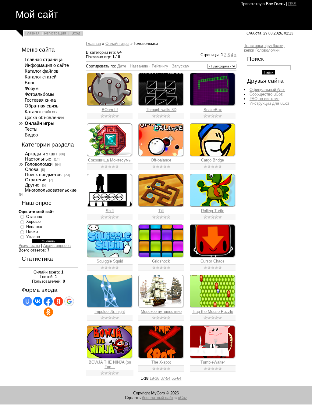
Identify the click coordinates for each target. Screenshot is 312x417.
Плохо (32, 231)
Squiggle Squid (110, 261)
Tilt (161, 211)
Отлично (34, 216)
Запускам (181, 66)
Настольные (38, 159)
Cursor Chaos (212, 261)
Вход (76, 33)
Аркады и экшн (41, 153)
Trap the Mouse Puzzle (212, 311)
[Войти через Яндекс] (58, 301)
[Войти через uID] (27, 301)
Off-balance (161, 160)
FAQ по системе (264, 98)
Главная (32, 33)
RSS (292, 4)
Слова (31, 169)
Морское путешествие (161, 311)
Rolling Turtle (212, 211)
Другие (32, 185)
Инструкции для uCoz (269, 103)
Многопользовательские (50, 190)
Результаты (29, 245)
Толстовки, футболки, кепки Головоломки (264, 48)
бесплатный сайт (157, 397)
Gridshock (161, 261)
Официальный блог (267, 89)
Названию (139, 66)
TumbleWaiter (212, 362)
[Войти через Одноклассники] (48, 312)
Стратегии (35, 179)
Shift (110, 211)
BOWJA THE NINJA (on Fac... (110, 364)
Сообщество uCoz (266, 94)
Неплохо (34, 226)
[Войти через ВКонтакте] (37, 301)
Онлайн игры (117, 43)
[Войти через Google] (69, 301)
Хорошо (33, 221)
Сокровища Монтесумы (109, 160)
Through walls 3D (161, 109)
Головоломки (38, 164)
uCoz (182, 397)
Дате (121, 66)
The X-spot (161, 362)
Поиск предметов (43, 174)
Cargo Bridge (212, 160)
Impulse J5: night (109, 311)
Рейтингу (160, 66)
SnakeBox (213, 109)
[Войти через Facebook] (48, 301)
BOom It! (110, 109)
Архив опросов (57, 245)
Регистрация (55, 33)
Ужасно (33, 236)
